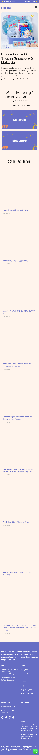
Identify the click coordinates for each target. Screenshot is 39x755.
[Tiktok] (13, 717)
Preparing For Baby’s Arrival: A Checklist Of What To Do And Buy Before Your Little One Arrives (19, 627)
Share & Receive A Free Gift (8, 711)
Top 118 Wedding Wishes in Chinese (17, 522)
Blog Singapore (27, 693)
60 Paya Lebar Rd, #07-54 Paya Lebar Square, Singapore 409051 (29, 736)
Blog (22, 685)
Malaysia (24, 669)
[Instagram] (9, 717)
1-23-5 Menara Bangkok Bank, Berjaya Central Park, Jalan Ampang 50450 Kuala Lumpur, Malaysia (29, 727)
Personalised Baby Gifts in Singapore (8, 679)
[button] (36, 7)
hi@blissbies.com (8, 706)
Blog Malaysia (26, 689)
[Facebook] (2, 717)
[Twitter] (6, 717)
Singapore (25, 673)
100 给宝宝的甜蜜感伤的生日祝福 (16, 210)
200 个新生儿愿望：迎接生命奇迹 (16, 261)
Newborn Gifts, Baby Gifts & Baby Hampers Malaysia (9, 671)
